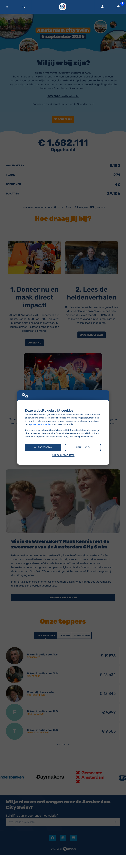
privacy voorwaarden (40, 424)
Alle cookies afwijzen (63, 455)
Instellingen (82, 447)
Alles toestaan (43, 447)
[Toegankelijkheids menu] (122, 4)
